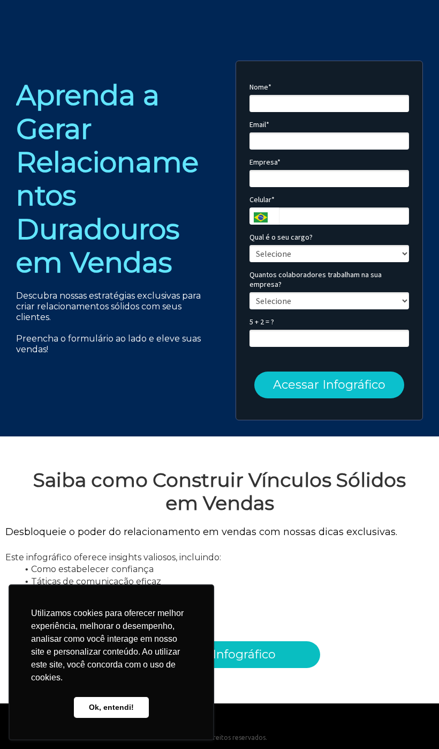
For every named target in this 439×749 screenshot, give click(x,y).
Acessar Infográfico (329, 384)
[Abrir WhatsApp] (412, 722)
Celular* (262, 199)
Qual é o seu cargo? (281, 237)
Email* (259, 124)
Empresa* (265, 162)
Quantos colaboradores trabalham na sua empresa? (315, 279)
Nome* (260, 87)
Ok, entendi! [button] (111, 707)
